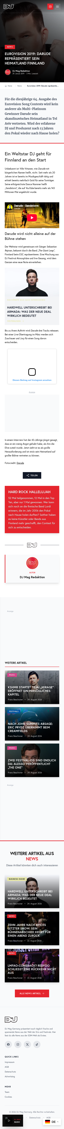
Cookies (8, 1096)
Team (7, 1092)
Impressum (9, 1062)
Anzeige (32, 392)
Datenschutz (10, 1071)
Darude (20, 462)
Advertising (10, 1076)
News (10, 47)
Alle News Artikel (30, 993)
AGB (7, 1067)
